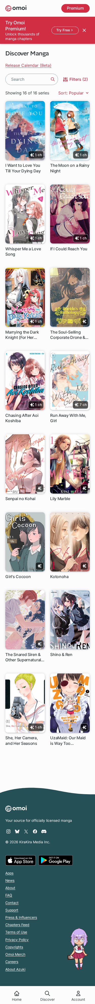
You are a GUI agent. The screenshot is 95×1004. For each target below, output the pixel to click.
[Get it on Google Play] (56, 860)
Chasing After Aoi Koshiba (21, 418)
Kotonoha (59, 576)
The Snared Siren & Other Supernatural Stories (23, 657)
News (9, 880)
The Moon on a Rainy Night (69, 168)
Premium (75, 8)
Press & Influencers (21, 917)
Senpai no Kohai (20, 498)
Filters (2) (78, 79)
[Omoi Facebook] (35, 831)
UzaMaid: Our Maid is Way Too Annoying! (68, 740)
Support (11, 910)
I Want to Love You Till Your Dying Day (23, 168)
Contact (11, 903)
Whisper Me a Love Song (23, 251)
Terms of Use (16, 932)
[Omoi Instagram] (8, 831)
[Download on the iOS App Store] (20, 860)
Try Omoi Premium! (15, 25)
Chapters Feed (17, 925)
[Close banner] (84, 30)
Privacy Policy (17, 940)
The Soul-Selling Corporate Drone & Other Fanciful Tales (68, 335)
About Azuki (15, 969)
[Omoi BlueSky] (17, 831)
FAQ (8, 895)
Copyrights (14, 947)
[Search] (53, 79)
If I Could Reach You (68, 248)
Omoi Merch (15, 954)
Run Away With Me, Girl (68, 418)
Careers (11, 962)
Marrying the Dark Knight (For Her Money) (22, 335)
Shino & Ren (61, 654)
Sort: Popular (71, 92)
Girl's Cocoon (18, 576)
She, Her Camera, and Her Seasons (21, 740)
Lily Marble (60, 498)
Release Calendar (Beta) (28, 65)
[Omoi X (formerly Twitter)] (26, 831)
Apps (9, 873)
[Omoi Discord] (44, 831)
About (10, 888)
